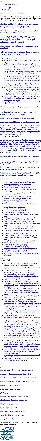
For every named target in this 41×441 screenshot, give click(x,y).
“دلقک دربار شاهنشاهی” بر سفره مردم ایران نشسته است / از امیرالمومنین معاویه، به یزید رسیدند (20, 174)
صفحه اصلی (10, 4)
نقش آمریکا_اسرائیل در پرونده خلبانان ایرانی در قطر (19, 122)
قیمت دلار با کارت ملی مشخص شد (15, 202)
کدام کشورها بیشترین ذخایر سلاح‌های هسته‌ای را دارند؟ (17, 381)
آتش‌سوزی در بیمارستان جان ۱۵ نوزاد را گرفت (18, 242)
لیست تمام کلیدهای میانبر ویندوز (10, 389)
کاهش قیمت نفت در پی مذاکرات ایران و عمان (18, 219)
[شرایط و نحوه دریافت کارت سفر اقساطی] (14, 396)
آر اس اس (7, 9)
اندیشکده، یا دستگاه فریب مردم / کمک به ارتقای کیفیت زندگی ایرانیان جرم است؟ (18, 113)
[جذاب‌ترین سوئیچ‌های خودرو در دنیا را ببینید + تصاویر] (17, 370)
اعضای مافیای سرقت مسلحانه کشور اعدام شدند (19, 240)
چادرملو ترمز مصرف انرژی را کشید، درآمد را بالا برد (20, 221)
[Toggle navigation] (1, 1)
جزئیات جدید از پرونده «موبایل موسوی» (16, 200)
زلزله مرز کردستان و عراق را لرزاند (15, 210)
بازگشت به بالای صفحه (7, 419)
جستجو (21, 13)
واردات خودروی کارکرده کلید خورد (15, 207)
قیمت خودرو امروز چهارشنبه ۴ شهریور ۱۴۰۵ (18, 249)
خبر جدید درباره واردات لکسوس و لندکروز (17, 233)
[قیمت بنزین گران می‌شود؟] (9, 404)
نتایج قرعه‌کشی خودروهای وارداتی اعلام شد (17, 198)
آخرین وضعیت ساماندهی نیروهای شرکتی (17, 187)
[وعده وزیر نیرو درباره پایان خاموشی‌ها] (12, 411)
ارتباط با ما (7, 7)
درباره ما (6, 6)
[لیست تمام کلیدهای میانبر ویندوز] (11, 385)
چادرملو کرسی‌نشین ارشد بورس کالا (15, 244)
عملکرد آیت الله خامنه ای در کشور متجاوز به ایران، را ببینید (22, 91)
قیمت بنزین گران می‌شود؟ (8, 407)
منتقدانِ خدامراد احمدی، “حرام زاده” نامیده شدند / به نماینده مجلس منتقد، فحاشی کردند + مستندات (18, 39)
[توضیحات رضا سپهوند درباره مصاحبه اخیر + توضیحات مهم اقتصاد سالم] (20, 48)
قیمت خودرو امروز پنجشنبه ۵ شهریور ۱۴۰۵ (17, 184)
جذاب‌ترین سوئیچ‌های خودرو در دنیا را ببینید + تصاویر (16, 374)
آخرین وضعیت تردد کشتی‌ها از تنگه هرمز (16, 212)
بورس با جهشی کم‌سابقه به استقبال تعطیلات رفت (19, 203)
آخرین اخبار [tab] (3, 179)
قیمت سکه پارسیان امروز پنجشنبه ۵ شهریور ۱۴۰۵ (20, 182)
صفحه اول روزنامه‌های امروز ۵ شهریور (16, 185)
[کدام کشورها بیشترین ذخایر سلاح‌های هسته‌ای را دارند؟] (18, 377)
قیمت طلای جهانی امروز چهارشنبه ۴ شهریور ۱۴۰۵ (20, 230)
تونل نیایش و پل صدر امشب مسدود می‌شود (17, 196)
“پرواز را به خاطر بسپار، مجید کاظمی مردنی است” (20, 58)
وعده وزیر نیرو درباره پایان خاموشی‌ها (12, 415)
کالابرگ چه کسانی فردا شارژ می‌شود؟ (16, 246)
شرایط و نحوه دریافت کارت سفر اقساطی (13, 400)
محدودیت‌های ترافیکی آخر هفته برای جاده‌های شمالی (20, 235)
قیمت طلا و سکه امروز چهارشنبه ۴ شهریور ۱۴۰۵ (19, 217)
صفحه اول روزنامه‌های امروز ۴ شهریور (16, 251)
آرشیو (1, 258)
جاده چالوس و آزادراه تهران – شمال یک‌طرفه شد (19, 208)
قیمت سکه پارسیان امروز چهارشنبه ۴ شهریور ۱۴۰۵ (20, 248)
